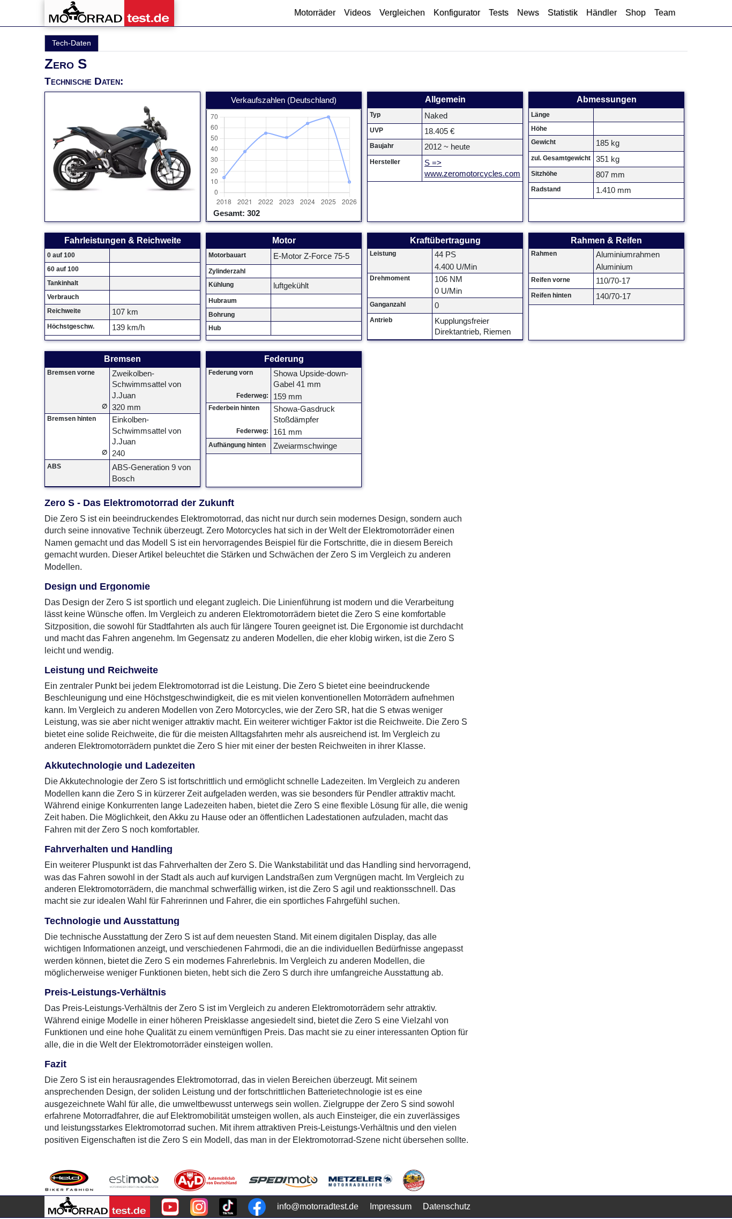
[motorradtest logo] (97, 1206)
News (528, 12)
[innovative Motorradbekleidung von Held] (69, 1180)
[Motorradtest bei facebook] (257, 1207)
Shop (635, 12)
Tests (499, 12)
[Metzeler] (360, 1180)
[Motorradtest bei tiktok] (228, 1207)
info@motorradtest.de (317, 1206)
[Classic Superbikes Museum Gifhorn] (413, 1180)
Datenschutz (446, 1206)
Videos (357, 12)
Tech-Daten (71, 43)
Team (664, 12)
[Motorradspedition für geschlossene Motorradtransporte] (283, 1180)
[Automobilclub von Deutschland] (206, 1180)
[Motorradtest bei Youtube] (170, 1207)
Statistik (563, 12)
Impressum (391, 1206)
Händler (601, 12)
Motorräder (314, 12)
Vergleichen (402, 12)
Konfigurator (457, 12)
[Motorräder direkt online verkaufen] (134, 1180)
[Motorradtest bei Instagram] (199, 1207)
